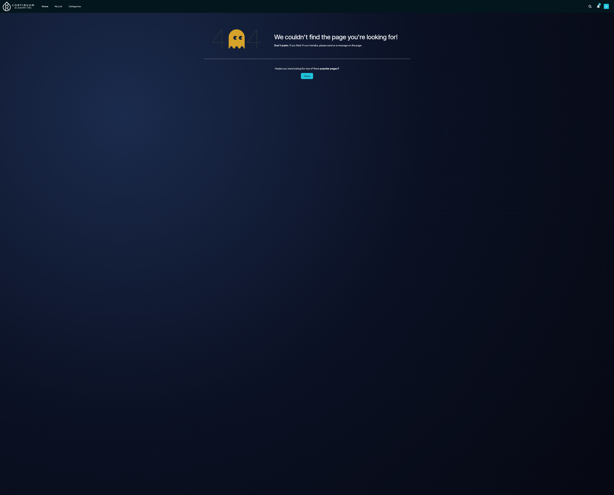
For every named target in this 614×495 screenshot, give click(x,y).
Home (45, 6)
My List (58, 6)
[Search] (590, 6)
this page (356, 45)
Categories (75, 6)
